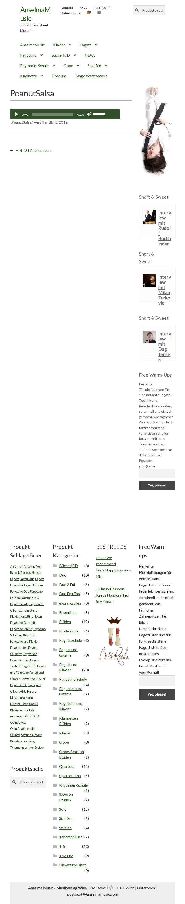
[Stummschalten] (89, 114)
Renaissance (18, 741)
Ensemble (67, 612)
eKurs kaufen (70, 603)
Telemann (17, 747)
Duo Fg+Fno (69, 593)
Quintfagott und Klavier (26, 735)
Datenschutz (70, 13)
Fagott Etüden (33, 585)
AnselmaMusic (32, 44)
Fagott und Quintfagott (25, 685)
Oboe (68, 65)
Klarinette (28, 76)
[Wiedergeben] (16, 114)
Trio (62, 846)
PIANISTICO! (31, 716)
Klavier (59, 44)
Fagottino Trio (25, 635)
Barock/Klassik (30, 573)
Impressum (101, 8)
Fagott (85, 44)
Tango (32, 741)
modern (15, 716)
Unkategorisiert (72, 865)
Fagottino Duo (19, 591)
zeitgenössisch (34, 747)
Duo (62, 575)
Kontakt (67, 8)
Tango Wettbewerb (91, 76)
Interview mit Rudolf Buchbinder (164, 228)
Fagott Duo (27, 579)
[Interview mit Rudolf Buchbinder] (149, 217)
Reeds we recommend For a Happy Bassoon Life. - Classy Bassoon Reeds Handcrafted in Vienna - (113, 579)
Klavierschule (19, 710)
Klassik (33, 704)
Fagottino (28, 55)
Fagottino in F (19, 604)
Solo (62, 809)
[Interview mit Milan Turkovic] (149, 280)
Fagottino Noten (31, 616)
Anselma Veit (32, 566)
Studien (65, 827)
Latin (32, 710)
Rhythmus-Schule (34, 65)
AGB (83, 8)
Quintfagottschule (22, 729)
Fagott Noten (18, 648)
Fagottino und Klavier (24, 641)
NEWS (90, 55)
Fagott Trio (29, 666)
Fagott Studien (19, 660)
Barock (15, 573)
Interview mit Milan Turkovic (164, 290)
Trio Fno (66, 855)
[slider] (99, 113)
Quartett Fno (70, 775)
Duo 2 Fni (67, 584)
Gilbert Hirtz (18, 691)
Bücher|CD (60, 55)
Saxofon (94, 65)
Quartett (66, 766)
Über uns (59, 76)
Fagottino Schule (21, 629)
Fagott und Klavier (33, 679)
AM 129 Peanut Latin (33, 151)
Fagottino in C (29, 598)
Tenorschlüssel (71, 837)
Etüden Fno (68, 631)
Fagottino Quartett (22, 623)
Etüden (65, 621)
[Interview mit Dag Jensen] (149, 337)
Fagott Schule (70, 640)
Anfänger (16, 566)
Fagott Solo (30, 654)
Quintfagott (18, 722)
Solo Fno (66, 818)
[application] (65, 114)
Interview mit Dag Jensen (164, 346)
